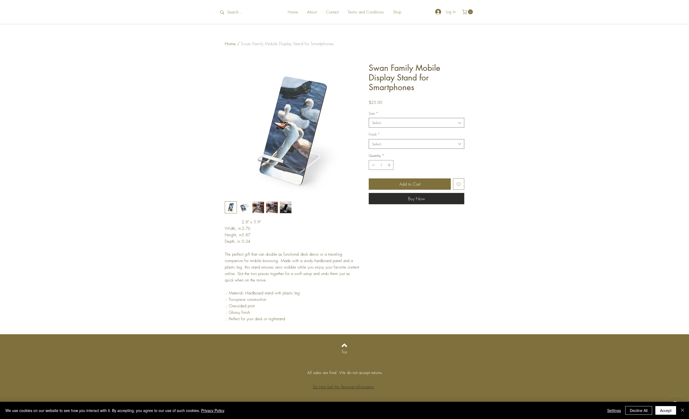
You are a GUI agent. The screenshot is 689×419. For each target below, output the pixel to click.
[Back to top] (344, 345)
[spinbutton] (381, 165)
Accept (666, 410)
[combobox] (416, 123)
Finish (374, 134)
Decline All (639, 410)
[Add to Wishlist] (458, 184)
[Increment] (389, 165)
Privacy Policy (212, 410)
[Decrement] (373, 165)
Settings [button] (614, 410)
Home (230, 44)
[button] (468, 11)
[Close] (682, 410)
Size (373, 113)
